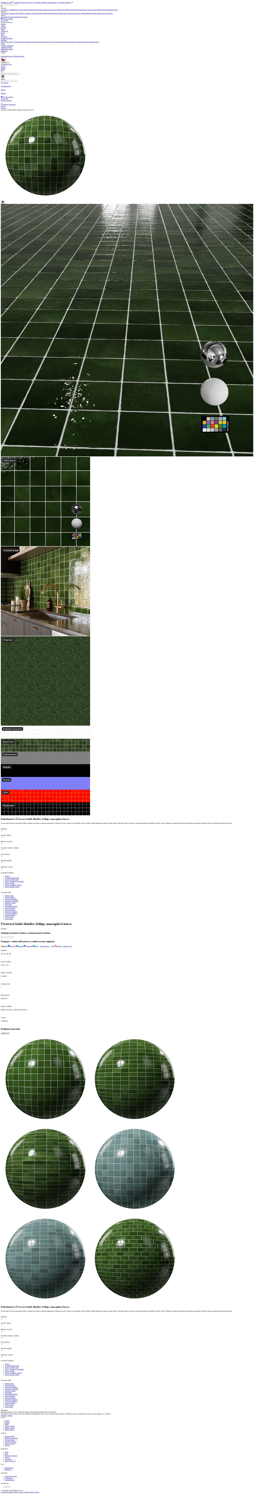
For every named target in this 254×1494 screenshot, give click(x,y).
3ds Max (3, 28)
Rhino (3, 42)
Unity (50, 42)
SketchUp (7, 39)
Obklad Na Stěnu (10, 903)
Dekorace (28, 13)
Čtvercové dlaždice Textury (13, 885)
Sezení (105, 13)
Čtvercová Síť (9, 917)
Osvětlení (83, 13)
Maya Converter (10, 1443)
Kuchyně (77, 13)
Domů (3, 106)
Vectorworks (20, 42)
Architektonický (14, 10)
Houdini (3, 38)
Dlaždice (99, 10)
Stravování (34, 13)
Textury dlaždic (9, 883)
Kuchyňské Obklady (11, 906)
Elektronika (47, 13)
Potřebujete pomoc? (7, 49)
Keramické (30, 10)
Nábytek (71, 13)
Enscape (45, 42)
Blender (3, 25)
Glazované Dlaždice (11, 899)
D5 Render (27, 42)
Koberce (100, 13)
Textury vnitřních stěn (11, 880)
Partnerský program (11, 1456)
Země (41, 10)
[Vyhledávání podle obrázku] (3, 76)
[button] (127, 6)
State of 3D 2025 (10, 1461)
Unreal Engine (57, 42)
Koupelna (12, 13)
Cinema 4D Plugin (10, 1442)
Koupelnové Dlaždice (11, 901)
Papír (72, 10)
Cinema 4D (4, 32)
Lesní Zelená (9, 919)
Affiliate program (6, 47)
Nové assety (4, 20)
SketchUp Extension (11, 1438)
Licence (36, 1492)
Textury (3, 66)
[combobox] (127, 74)
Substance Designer (76, 42)
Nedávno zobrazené (7, 45)
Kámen (84, 10)
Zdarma (50, 10)
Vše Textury (5, 10)
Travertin (105, 10)
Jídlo (61, 13)
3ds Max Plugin (10, 1440)
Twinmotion (66, 42)
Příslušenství (55, 13)
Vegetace (110, 13)
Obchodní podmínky (7, 1492)
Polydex (96, 42)
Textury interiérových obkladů (14, 881)
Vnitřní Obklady (10, 915)
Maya (4, 36)
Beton (36, 10)
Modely (3, 68)
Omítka (76, 10)
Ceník (3, 44)
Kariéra (7, 1457)
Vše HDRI (4, 17)
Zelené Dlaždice (10, 908)
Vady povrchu (92, 10)
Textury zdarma (10, 1426)
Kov (63, 10)
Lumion (34, 42)
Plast (80, 10)
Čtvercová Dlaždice (11, 914)
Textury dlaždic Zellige (12, 887)
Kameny (94, 13)
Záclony (22, 13)
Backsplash (8, 905)
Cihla (25, 10)
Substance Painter (88, 42)
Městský (111, 10)
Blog (6, 1454)
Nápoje (40, 13)
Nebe (25, 17)
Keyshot (39, 42)
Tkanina (45, 10)
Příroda (67, 10)
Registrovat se (9, 1468)
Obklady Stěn (9, 896)
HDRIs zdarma (9, 1430)
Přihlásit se (4, 51)
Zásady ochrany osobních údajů (24, 1492)
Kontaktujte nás (10, 1480)
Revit (7, 42)
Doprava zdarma (7, 19)
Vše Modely (5, 13)
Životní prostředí (13, 17)
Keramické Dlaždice (11, 912)
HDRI (3, 70)
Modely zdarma (10, 1428)
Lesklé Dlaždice (10, 897)
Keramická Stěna (10, 910)
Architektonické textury (12, 878)
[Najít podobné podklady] (3, 202)
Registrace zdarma (6, 1415)
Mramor (59, 10)
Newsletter (8, 1459)
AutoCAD (12, 42)
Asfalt (21, 10)
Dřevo (116, 10)
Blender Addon (9, 1436)
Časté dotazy (9, 1478)
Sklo (55, 10)
